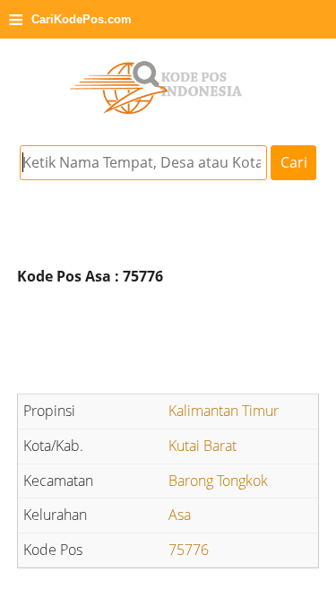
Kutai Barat (202, 445)
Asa (179, 514)
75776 (188, 549)
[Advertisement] (168, 342)
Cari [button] (293, 162)
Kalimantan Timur (223, 410)
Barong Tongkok (218, 480)
